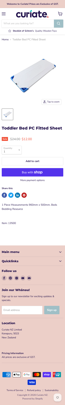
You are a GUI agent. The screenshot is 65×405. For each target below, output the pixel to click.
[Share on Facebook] (4, 195)
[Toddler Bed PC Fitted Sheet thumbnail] (7, 114)
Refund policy (34, 390)
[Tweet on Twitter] (11, 195)
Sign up (52, 310)
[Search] (58, 24)
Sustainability (52, 390)
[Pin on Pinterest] (24, 195)
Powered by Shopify (32, 398)
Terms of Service (15, 390)
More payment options (32, 180)
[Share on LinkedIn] (17, 195)
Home (5, 39)
